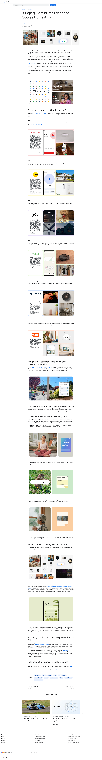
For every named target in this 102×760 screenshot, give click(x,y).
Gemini (30, 9)
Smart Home (25, 9)
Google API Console (72, 734)
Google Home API (38, 677)
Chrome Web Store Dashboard (74, 746)
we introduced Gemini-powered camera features (42, 367)
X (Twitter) (3, 742)
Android (16, 752)
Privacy (6, 757)
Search (53, 5)
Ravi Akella (24, 23)
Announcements (62, 675)
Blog (33, 1)
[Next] (72, 687)
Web (55, 675)
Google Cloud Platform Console (74, 736)
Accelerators (37, 740)
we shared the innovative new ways (39, 113)
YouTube (37, 1)
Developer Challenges (67, 650)
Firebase (27, 752)
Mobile (49, 675)
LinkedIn (3, 740)
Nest (61, 677)
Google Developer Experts (40, 738)
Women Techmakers (39, 742)
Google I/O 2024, (32, 63)
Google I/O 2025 (68, 677)
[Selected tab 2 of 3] (51, 729)
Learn (29, 1)
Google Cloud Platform (35, 752)
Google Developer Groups (40, 736)
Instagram (3, 738)
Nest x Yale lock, (53, 163)
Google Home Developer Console (74, 747)
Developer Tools (54, 677)
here (70, 666)
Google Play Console (72, 738)
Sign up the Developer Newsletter (41, 644)
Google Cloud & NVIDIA (39, 744)
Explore (46, 677)
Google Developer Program (40, 734)
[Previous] (29, 687)
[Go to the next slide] (82, 713)
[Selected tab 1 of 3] (49, 729)
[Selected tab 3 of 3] (52, 729)
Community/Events (21, 1)
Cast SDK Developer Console (73, 744)
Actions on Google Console (73, 742)
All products (44, 752)
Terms (2, 757)
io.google (57, 669)
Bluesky (2, 736)
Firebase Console (71, 740)
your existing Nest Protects (36, 124)
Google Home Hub (38, 680)
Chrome (21, 752)
